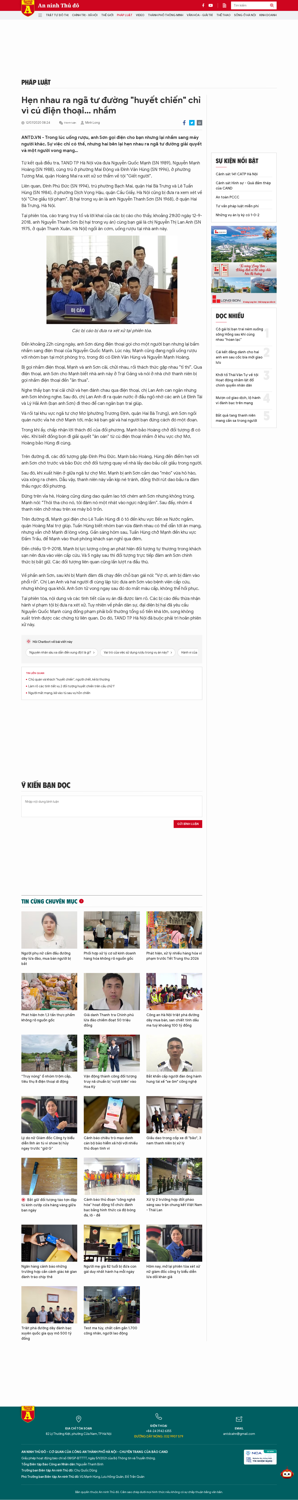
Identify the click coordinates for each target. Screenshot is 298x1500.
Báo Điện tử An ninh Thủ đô (28, 8)
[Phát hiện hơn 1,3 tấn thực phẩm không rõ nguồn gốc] (49, 991)
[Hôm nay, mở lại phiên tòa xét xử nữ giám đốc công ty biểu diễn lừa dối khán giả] (174, 1243)
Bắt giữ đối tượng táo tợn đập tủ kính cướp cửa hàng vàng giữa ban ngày (49, 1205)
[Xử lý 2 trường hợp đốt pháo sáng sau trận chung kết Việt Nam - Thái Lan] (174, 1176)
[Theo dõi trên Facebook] (204, 5)
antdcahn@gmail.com (239, 1434)
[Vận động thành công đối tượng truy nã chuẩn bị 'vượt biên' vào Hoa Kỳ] (112, 1053)
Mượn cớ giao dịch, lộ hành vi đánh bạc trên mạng (238, 400)
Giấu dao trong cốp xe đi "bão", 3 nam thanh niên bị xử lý (173, 1140)
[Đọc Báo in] (226, 5)
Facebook (184, 122)
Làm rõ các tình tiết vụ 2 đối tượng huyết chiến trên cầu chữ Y (71, 686)
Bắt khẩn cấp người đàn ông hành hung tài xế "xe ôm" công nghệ (174, 1079)
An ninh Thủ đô (58, 5)
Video (140, 15)
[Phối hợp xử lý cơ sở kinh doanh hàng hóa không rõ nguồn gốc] (112, 930)
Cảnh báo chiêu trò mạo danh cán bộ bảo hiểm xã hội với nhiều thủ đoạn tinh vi (111, 1143)
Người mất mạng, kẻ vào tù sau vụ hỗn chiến (59, 693)
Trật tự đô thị (57, 15)
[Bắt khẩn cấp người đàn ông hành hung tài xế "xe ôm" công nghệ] (174, 1053)
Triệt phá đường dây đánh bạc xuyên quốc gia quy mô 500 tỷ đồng (46, 1333)
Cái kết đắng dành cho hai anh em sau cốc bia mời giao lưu (239, 357)
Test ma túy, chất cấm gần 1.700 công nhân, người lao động (110, 1331)
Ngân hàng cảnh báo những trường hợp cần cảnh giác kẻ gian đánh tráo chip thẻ (49, 1271)
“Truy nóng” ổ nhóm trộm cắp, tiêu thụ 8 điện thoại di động (46, 1079)
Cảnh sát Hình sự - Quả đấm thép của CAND (243, 186)
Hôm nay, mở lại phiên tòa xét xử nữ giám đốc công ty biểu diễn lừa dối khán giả (173, 1271)
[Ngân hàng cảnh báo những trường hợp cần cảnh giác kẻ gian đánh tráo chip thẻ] (49, 1243)
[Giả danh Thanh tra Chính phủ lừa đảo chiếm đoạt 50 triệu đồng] (112, 991)
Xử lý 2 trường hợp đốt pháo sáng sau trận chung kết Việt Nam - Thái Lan (174, 1205)
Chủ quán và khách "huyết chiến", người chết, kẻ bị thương (69, 679)
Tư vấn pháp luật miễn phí (237, 206)
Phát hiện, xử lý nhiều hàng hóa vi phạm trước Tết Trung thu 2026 (174, 956)
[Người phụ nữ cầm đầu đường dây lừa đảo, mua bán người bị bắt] (49, 930)
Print (199, 122)
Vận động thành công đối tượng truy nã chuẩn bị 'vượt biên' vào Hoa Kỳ (110, 1081)
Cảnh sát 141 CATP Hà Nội (237, 174)
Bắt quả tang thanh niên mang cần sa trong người (236, 418)
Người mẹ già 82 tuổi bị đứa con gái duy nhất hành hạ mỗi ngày (110, 1269)
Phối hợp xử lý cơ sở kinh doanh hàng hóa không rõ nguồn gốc (110, 956)
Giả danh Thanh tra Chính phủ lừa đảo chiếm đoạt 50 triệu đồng (109, 1020)
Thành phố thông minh (165, 15)
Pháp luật (124, 15)
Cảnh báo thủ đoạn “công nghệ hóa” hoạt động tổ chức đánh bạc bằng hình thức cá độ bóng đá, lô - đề (109, 1208)
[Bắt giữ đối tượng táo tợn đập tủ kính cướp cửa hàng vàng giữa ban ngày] (49, 1176)
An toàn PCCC (227, 197)
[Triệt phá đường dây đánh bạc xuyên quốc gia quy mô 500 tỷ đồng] (49, 1304)
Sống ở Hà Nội (245, 15)
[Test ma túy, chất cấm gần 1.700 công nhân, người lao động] (112, 1304)
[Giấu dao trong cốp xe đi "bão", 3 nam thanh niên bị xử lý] (174, 1114)
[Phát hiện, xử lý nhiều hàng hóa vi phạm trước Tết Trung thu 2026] (174, 930)
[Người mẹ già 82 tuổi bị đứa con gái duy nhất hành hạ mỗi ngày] (112, 1243)
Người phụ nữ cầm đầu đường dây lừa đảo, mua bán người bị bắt (46, 958)
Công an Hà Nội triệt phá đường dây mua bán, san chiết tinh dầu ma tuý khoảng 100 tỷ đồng (172, 1020)
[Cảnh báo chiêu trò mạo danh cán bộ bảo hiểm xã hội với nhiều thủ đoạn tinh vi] (112, 1114)
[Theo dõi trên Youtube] (210, 5)
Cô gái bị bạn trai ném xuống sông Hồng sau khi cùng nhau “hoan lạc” (239, 334)
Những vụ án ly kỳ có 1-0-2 (237, 215)
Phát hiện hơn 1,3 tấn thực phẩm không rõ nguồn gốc (48, 1017)
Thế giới (107, 15)
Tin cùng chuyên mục (49, 901)
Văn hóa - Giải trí (200, 15)
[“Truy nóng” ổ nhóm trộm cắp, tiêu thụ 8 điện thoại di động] (49, 1053)
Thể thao (223, 15)
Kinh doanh (268, 15)
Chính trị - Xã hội (85, 15)
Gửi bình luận (188, 824)
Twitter (192, 122)
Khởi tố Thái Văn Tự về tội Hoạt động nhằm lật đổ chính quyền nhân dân (237, 380)
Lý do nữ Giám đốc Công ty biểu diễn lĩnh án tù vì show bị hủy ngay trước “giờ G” (47, 1143)
